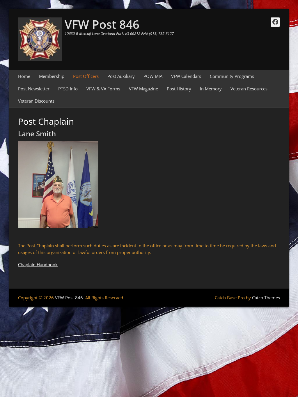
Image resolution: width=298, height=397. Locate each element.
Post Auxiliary (121, 76)
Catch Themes (266, 298)
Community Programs (232, 76)
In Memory (211, 89)
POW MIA (152, 76)
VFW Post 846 (102, 24)
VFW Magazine (143, 89)
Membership (51, 76)
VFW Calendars (186, 76)
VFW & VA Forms (103, 89)
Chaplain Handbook (38, 264)
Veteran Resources (248, 89)
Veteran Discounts (36, 101)
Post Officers (86, 76)
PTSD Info (68, 89)
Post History (179, 89)
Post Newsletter (33, 89)
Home (24, 76)
